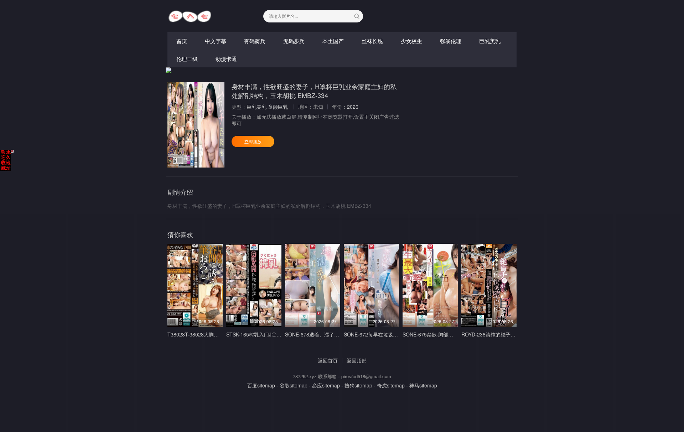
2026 (352, 106)
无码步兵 (294, 41)
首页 (181, 41)
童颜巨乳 (278, 106)
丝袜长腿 (372, 41)
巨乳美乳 (490, 41)
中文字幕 (215, 41)
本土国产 (333, 41)
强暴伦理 (450, 41)
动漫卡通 (226, 58)
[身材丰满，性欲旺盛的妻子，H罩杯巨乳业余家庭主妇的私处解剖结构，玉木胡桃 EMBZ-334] (195, 125)
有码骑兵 (254, 41)
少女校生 (411, 41)
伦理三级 (187, 58)
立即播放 (252, 141)
